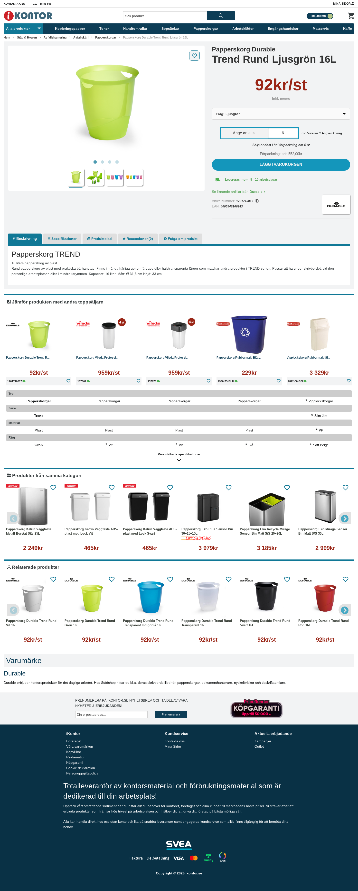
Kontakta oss (14, 3)
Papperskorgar (206, 28)
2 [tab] (102, 162)
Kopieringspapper (70, 28)
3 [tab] (109, 162)
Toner (104, 28)
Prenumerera (171, 714)
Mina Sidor (342, 3)
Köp (232, 347)
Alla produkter (18, 28)
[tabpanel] (106, 103)
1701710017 (244, 201)
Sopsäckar (170, 28)
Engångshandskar (283, 28)
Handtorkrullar (135, 28)
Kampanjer (262, 741)
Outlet (259, 746)
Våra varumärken (79, 746)
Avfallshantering (55, 37)
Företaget (73, 741)
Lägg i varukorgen (281, 164)
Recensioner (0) (139, 239)
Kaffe (347, 28)
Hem (7, 37)
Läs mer (39, 347)
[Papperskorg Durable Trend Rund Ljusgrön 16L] (106, 103)
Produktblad (101, 239)
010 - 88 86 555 (42, 3)
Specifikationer (63, 239)
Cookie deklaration (80, 768)
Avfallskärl (80, 37)
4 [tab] (117, 162)
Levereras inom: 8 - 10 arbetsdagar (251, 179)
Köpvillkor (73, 752)
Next (345, 518)
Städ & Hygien (27, 37)
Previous (13, 518)
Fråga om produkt (182, 239)
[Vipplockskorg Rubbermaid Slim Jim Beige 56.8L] (319, 334)
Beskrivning (26, 238)
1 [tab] (95, 162)
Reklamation (75, 757)
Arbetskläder (243, 28)
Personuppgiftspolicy (82, 773)
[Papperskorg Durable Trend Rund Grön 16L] (91, 597)
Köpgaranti (74, 762)
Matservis (321, 28)
